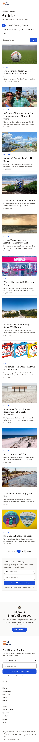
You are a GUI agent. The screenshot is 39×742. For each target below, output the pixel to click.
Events (4, 700)
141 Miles (5, 11)
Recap (30, 30)
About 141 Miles (7, 710)
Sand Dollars (6, 691)
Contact (5, 716)
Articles (4, 697)
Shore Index (6, 694)
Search (33, 40)
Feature (25, 26)
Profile (17, 26)
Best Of (14, 30)
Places (4, 688)
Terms (4, 722)
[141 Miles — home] (5, 3)
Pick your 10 (19, 630)
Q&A (4, 33)
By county (5, 713)
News (10, 26)
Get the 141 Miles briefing (20, 583)
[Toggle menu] (34, 3)
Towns (4, 685)
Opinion (5, 30)
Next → (29, 551)
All (3, 26)
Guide (22, 30)
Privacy (5, 719)
